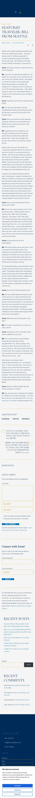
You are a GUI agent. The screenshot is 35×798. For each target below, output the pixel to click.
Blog (3, 761)
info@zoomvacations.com (13, 742)
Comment (5, 483)
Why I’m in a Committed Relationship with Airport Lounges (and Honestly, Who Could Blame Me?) (17, 632)
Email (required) (7, 558)
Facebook (5, 419)
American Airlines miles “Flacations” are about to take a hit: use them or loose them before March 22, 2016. (17, 448)
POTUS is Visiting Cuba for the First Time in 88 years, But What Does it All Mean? (18, 434)
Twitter (16, 419)
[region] (17, 782)
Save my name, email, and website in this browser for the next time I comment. (17, 517)
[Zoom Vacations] (17, 5)
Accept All (17, 785)
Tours (3, 764)
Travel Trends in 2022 (22, 700)
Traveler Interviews (18, 43)
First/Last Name (7, 569)
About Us (4, 758)
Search (4, 661)
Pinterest (26, 419)
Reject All (17, 794)
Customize (17, 790)
